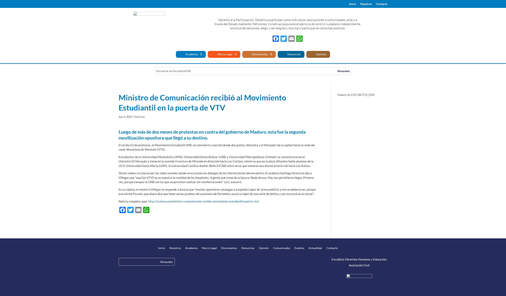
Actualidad (315, 248)
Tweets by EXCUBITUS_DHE (356, 94)
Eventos (299, 248)
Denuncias (293, 54)
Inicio (352, 4)
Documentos (259, 54)
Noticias (140, 116)
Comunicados (281, 248)
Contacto (381, 4)
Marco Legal (224, 54)
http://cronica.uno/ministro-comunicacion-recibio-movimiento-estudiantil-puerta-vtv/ (203, 201)
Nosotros (366, 4)
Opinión (320, 54)
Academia (191, 54)
